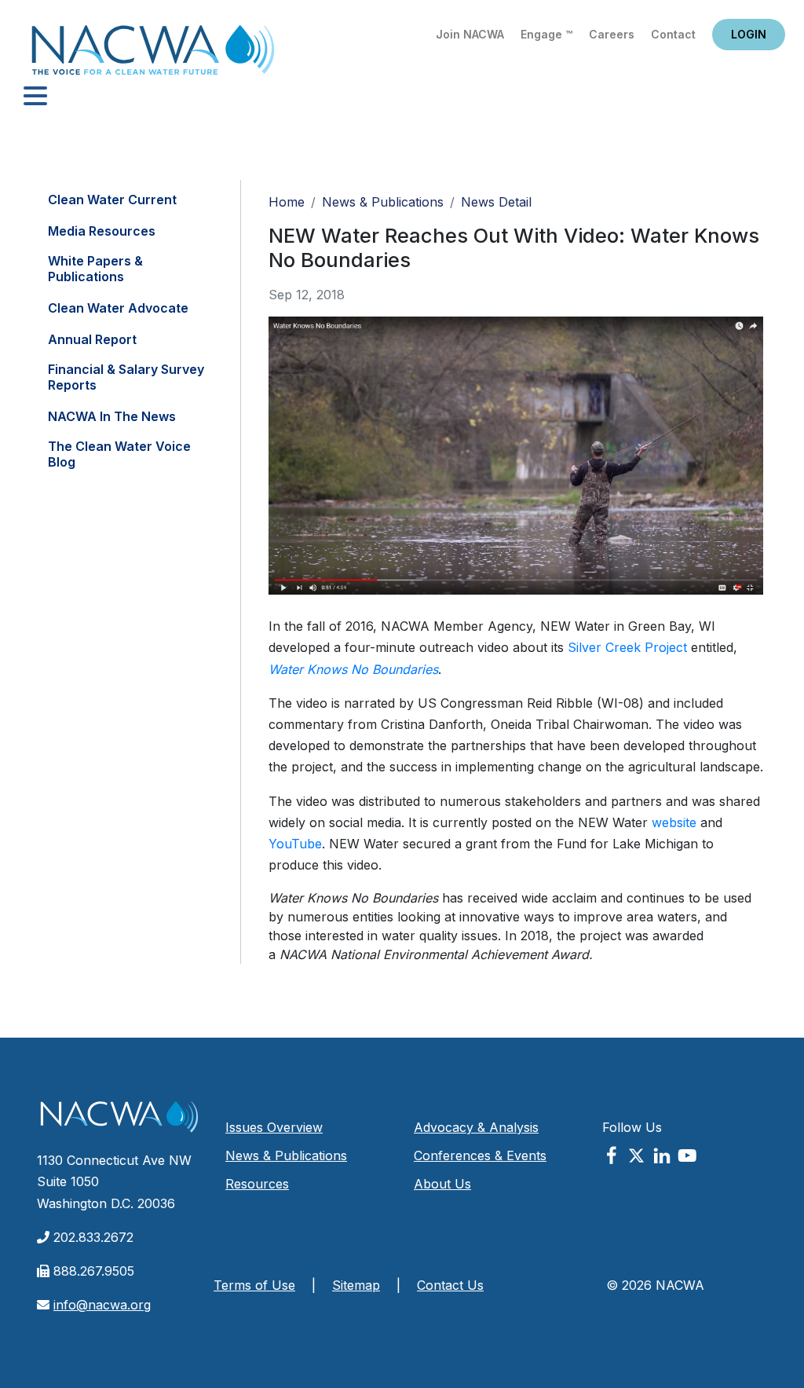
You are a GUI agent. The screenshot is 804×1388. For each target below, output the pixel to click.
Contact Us (450, 1285)
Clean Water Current (112, 199)
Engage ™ (546, 34)
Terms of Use (254, 1285)
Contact (673, 34)
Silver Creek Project (627, 647)
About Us (442, 1184)
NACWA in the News (112, 416)
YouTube (295, 843)
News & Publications (383, 202)
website (674, 822)
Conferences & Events (480, 1155)
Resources (257, 1184)
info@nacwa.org (102, 1305)
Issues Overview (274, 1127)
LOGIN (748, 34)
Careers (611, 34)
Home (153, 54)
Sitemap (356, 1285)
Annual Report (92, 339)
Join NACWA (470, 34)
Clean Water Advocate (118, 308)
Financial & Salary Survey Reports (126, 377)
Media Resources (101, 231)
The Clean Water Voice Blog (119, 454)
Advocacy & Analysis (476, 1127)
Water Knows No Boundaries (353, 669)
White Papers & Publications (95, 268)
